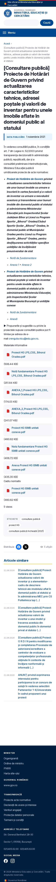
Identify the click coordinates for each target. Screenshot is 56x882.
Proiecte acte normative (17, 800)
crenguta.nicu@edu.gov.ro (23, 338)
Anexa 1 (14, 264)
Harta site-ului (11, 773)
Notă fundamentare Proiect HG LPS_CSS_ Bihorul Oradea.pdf (30, 373)
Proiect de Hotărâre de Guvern (25, 179)
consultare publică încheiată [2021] (26, 531)
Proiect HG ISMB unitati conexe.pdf (25, 430)
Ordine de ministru (14, 763)
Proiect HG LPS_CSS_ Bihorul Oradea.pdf (28, 354)
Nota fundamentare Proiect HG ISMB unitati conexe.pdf (30, 448)
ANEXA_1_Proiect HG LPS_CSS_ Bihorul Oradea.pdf (30, 392)
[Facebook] (6, 861)
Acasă (7, 43)
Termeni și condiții (14, 820)
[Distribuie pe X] (25, 547)
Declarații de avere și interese (20, 805)
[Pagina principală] (8, 13)
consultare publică (31, 519)
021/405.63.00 (27, 849)
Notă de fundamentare (23, 312)
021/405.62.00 (11, 849)
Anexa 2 (27, 264)
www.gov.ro (10, 785)
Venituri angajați (12, 810)
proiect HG (14, 525)
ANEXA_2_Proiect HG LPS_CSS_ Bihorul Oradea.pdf (30, 411)
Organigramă (11, 758)
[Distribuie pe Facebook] (18, 547)
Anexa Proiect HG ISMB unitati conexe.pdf (29, 467)
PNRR (7, 768)
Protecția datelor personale (19, 815)
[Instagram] (13, 861)
